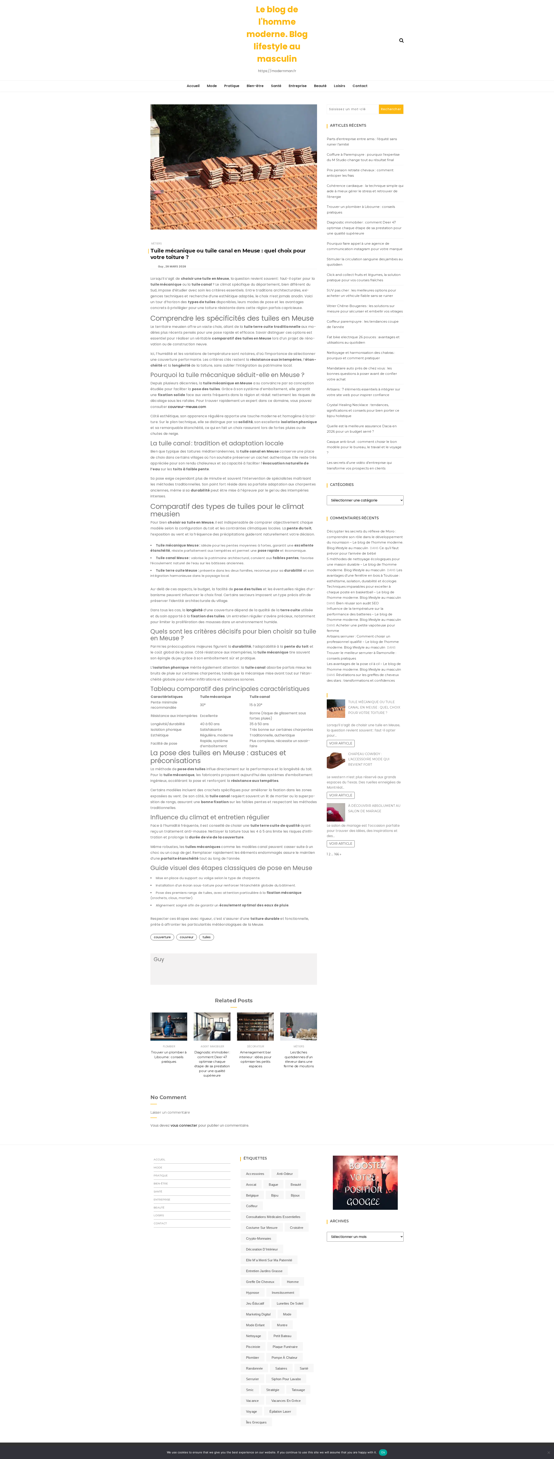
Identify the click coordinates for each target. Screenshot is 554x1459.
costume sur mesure (261, 1227)
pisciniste (253, 1347)
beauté (296, 1184)
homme (293, 1282)
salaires (281, 1368)
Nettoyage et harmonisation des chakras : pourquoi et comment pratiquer (361, 355)
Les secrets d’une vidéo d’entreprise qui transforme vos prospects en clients (359, 465)
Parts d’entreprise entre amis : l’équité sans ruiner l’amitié (362, 142)
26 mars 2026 (175, 266)
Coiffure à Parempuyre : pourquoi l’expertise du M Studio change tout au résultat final (363, 157)
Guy (160, 266)
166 (336, 854)
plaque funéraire (285, 1347)
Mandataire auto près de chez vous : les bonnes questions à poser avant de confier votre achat (362, 373)
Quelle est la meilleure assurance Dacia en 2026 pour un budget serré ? (362, 429)
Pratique (231, 85)
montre (282, 1325)
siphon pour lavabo (286, 1379)
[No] (548, 1452)
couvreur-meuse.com (187, 406)
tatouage (298, 1390)
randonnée (254, 1368)
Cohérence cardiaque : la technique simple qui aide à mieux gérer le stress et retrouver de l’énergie (365, 191)
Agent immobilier (212, 1046)
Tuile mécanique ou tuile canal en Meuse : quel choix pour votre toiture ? (374, 707)
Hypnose (252, 1292)
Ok (383, 1452)
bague (273, 1184)
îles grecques (256, 1422)
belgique (252, 1195)
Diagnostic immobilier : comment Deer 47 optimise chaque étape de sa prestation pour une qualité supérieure (364, 227)
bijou (274, 1195)
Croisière (296, 1227)
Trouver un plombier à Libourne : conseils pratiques (169, 1057)
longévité (194, 610)
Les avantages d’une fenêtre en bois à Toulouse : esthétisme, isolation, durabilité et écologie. (364, 575)
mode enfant (255, 1325)
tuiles (207, 937)
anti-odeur (285, 1174)
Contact (360, 85)
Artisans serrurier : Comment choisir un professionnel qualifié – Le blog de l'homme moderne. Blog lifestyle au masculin (363, 641)
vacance (252, 1400)
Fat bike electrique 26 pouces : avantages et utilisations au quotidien (363, 340)
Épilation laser (280, 1411)
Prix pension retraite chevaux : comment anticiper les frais (360, 173)
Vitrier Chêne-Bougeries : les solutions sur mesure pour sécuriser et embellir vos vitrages (365, 309)
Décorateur (255, 1046)
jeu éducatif (255, 1303)
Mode (212, 85)
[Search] (401, 40)
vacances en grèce (286, 1400)
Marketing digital (258, 1314)
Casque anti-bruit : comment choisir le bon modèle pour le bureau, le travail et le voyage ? (364, 447)
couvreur (186, 937)
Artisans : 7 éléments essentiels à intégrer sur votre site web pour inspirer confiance (363, 392)
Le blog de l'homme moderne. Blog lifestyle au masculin (277, 34)
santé (304, 1368)
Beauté (320, 85)
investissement (283, 1292)
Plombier (169, 1046)
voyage (251, 1411)
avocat (251, 1184)
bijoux (295, 1195)
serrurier (252, 1379)
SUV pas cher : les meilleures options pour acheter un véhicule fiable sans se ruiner (361, 293)
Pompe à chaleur (284, 1357)
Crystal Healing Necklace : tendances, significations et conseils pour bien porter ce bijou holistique (363, 410)
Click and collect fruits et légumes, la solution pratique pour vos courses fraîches (364, 277)
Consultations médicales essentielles (273, 1217)
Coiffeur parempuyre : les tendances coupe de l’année (363, 324)
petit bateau (282, 1336)
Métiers (156, 243)
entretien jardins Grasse (264, 1271)
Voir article (340, 743)
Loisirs (339, 85)
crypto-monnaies (258, 1238)
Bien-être (255, 85)
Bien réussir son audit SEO (357, 603)
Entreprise (298, 85)
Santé (276, 85)
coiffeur (252, 1206)
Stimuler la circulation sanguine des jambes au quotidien (365, 262)
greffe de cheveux (260, 1282)
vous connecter (184, 1125)
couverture (162, 937)
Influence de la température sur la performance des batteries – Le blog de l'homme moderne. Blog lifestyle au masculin (364, 614)
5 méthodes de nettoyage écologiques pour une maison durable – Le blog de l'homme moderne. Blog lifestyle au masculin (363, 564)
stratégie (272, 1390)
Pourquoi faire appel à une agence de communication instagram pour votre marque (365, 246)
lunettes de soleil (290, 1303)
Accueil (193, 85)
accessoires (255, 1174)
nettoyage (253, 1336)
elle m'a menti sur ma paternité (269, 1260)
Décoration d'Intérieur (262, 1249)
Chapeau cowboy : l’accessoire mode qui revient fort (369, 759)
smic (250, 1390)
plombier (252, 1357)
